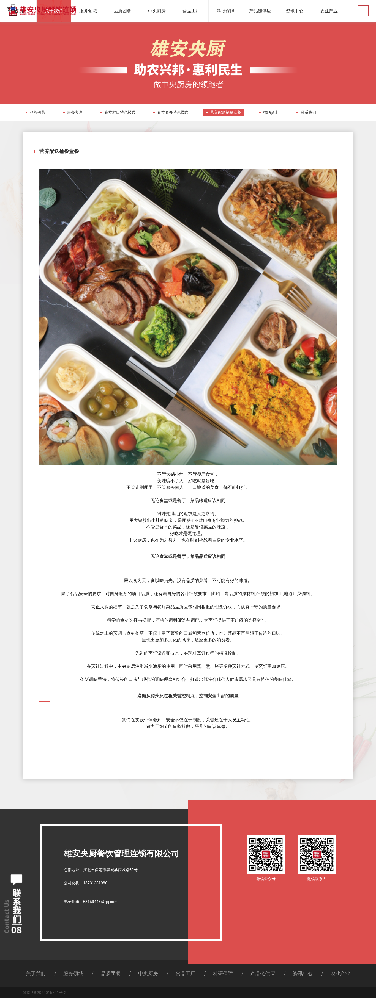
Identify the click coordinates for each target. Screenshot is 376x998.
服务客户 (75, 112)
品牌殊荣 (37, 112)
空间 (261, 620)
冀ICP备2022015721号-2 (44, 992)
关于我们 (36, 973)
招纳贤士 (271, 112)
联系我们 (308, 112)
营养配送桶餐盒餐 (225, 112)
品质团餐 (111, 973)
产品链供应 (262, 973)
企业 (194, 520)
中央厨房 (148, 973)
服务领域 (73, 973)
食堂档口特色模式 (120, 112)
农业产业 (340, 973)
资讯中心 (303, 973)
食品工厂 (185, 973)
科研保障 (223, 973)
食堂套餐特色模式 (172, 112)
